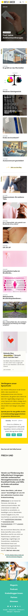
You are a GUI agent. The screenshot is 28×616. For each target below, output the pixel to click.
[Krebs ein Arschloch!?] (15, 125)
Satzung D (9, 611)
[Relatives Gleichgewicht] (15, 79)
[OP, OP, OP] (15, 235)
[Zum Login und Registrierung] (20, 2)
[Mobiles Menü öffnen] (26, 2)
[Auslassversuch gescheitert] (15, 148)
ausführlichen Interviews (13, 519)
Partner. (14, 597)
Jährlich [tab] (20, 420)
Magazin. (14, 585)
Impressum (17, 611)
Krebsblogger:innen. (14, 593)
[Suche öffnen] (23, 2)
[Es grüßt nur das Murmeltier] (15, 56)
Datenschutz (12, 610)
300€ (19, 435)
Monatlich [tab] (14, 420)
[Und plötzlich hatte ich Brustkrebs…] (15, 259)
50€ (14, 435)
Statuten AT (20, 610)
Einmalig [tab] (8, 420)
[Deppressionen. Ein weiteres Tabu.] (15, 184)
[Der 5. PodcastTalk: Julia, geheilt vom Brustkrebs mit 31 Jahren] (15, 210)
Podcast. (14, 589)
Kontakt (5, 610)
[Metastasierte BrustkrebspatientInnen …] (15, 284)
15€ (8, 435)
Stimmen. (14, 601)
